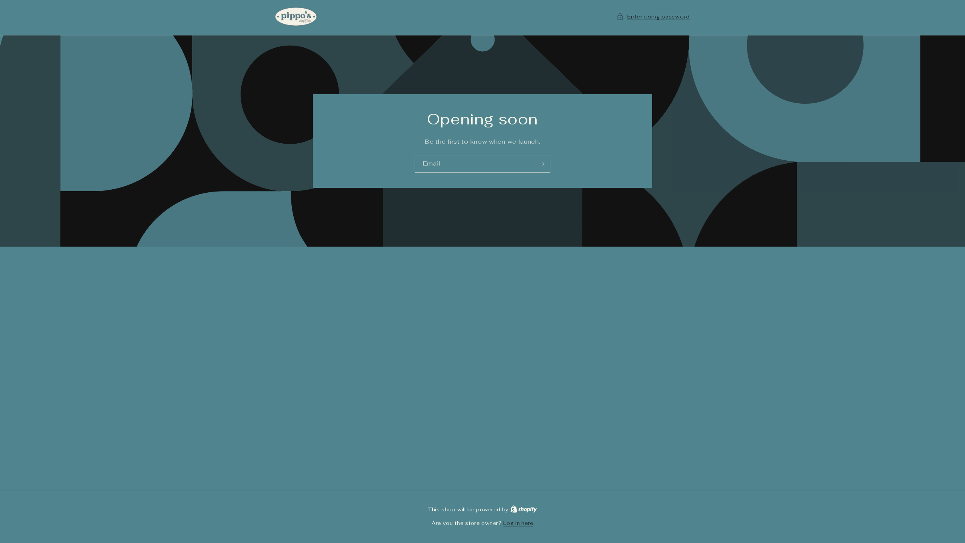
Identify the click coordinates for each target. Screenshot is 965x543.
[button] (653, 16)
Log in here (518, 523)
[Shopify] (523, 509)
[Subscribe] (541, 164)
